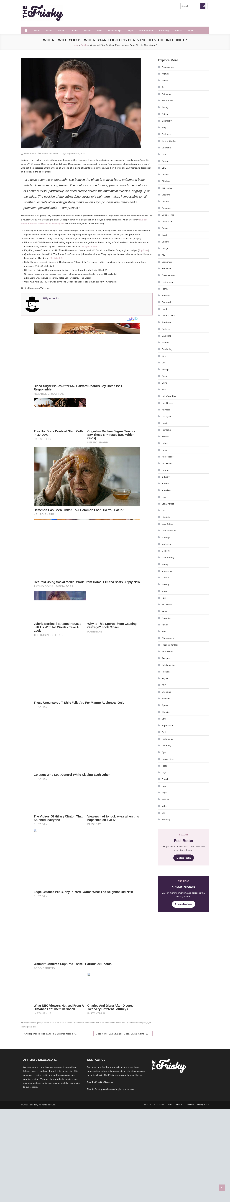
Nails (164, 598)
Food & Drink (168, 315)
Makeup (166, 537)
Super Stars (167, 725)
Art (163, 87)
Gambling (166, 336)
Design (165, 248)
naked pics (49, 1023)
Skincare (166, 698)
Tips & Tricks (168, 759)
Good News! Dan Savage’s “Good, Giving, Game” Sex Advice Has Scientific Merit (124, 1033)
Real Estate (167, 651)
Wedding (166, 819)
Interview (166, 490)
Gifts (164, 356)
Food (164, 309)
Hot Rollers (167, 463)
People (165, 624)
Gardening (167, 349)
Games (165, 342)
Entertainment (146, 30)
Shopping (166, 692)
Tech (164, 732)
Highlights (166, 430)
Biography (167, 121)
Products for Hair (170, 645)
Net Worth (167, 604)
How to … (166, 470)
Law (164, 497)
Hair (164, 389)
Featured (166, 302)
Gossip (165, 369)
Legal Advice (168, 503)
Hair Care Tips (169, 396)
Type (164, 786)
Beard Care (167, 100)
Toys (164, 772)
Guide (165, 376)
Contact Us (159, 1104)
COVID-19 (167, 221)
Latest (169, 1104)
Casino (165, 161)
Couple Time (168, 215)
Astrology (166, 94)
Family (165, 288)
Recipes (166, 658)
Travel (191, 30)
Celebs (74, 30)
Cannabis (166, 147)
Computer (166, 208)
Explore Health (183, 858)
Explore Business (183, 904)
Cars (164, 154)
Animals (165, 73)
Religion (166, 671)
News (49, 30)
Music (164, 591)
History (165, 436)
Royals (178, 30)
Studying (166, 712)
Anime (165, 80)
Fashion (166, 295)
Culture (165, 241)
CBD (164, 168)
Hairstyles (166, 416)
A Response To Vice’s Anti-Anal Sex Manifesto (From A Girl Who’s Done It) (53, 1033)
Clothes (165, 201)
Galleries (166, 329)
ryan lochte (79, 1023)
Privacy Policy (203, 1104)
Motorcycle (167, 571)
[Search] (202, 6)
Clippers (166, 194)
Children (166, 181)
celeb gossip (37, 1023)
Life (163, 510)
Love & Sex (167, 524)
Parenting (164, 30)
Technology (167, 739)
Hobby (165, 443)
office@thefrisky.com (103, 1082)
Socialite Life (56, 258)
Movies (87, 30)
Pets (164, 631)
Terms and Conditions (184, 1104)
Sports (165, 705)
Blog (164, 127)
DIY (163, 255)
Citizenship (167, 188)
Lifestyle (166, 517)
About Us (147, 1104)
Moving (165, 584)
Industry (166, 477)
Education (166, 268)
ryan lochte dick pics (94, 1023)
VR (163, 813)
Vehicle (165, 799)
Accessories (168, 67)
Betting (165, 114)
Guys (164, 383)
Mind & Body (168, 557)
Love (99, 30)
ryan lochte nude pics (136, 1023)
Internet (165, 483)
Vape (164, 792)
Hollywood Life (89, 246)
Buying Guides (169, 141)
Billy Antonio (30, 153)
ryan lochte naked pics (115, 1023)
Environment (168, 282)
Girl (163, 362)
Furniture (166, 322)
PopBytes (143, 250)
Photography (168, 638)
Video (164, 806)
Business (166, 134)
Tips (164, 752)
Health (61, 30)
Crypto (165, 235)
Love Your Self (169, 530)
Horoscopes (168, 456)
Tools (164, 766)
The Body (166, 745)
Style (130, 30)
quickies (68, 1023)
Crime (165, 228)
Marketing (166, 544)
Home (37, 30)
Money (165, 564)
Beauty (165, 107)
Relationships (115, 30)
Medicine (166, 551)
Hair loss (166, 409)
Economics (167, 262)
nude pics (59, 1023)
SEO (164, 685)
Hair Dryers (167, 403)
